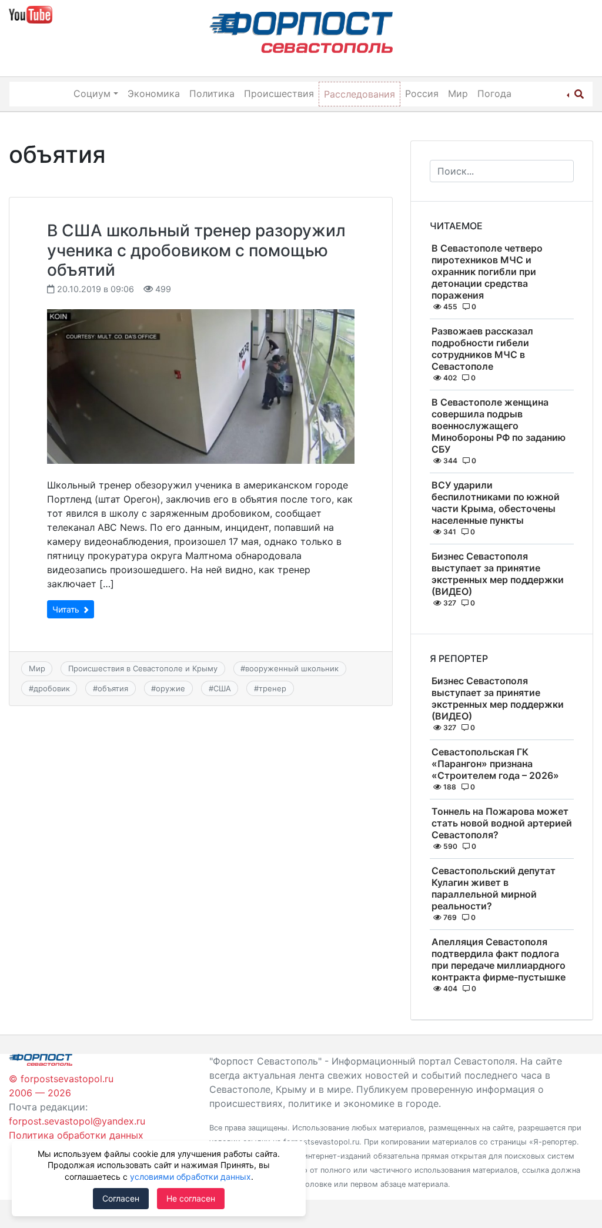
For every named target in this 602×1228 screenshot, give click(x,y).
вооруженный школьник (292, 668)
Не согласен (190, 1198)
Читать (67, 609)
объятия (113, 688)
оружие (170, 688)
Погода (494, 93)
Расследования (359, 94)
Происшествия (279, 93)
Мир (458, 93)
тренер (272, 688)
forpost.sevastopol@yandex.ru (77, 1121)
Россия (422, 93)
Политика (212, 93)
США (222, 688)
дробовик (52, 688)
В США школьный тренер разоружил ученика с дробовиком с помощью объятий (196, 250)
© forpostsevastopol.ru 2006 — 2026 (61, 1086)
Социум (92, 93)
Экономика (154, 93)
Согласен (120, 1198)
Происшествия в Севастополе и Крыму (143, 668)
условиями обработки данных (190, 1177)
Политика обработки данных (76, 1135)
